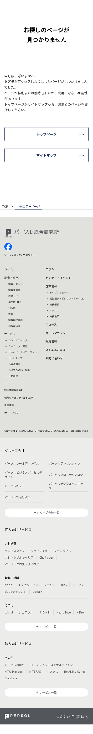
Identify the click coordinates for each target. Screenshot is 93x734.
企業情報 (51, 286)
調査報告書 (14, 290)
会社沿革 (54, 316)
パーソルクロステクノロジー (67, 474)
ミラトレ (45, 612)
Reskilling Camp (74, 671)
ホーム (8, 269)
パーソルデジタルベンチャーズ (67, 486)
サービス (10, 334)
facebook (8, 247)
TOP (5, 206)
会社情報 (54, 304)
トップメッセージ (59, 292)
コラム (50, 269)
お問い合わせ (54, 358)
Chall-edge (46, 557)
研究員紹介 (14, 326)
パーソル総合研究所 (18, 497)
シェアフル (26, 612)
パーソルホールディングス (22, 463)
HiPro (80, 612)
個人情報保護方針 (13, 390)
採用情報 (51, 341)
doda (8, 585)
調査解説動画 (15, 320)
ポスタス (52, 671)
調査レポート (15, 284)
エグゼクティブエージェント (36, 585)
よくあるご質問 (56, 350)
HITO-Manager (14, 671)
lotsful (9, 612)
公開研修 (13, 376)
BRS (64, 585)
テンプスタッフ (15, 551)
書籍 (10, 314)
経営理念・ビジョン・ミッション (67, 298)
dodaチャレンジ (15, 591)
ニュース (51, 324)
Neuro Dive (64, 612)
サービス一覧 (15, 358)
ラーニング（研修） (19, 346)
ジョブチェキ (39, 551)
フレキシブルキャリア (19, 557)
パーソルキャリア (16, 486)
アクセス (54, 310)
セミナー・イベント (58, 278)
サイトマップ (11, 412)
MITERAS (35, 671)
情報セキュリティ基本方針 (18, 397)
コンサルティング (17, 340)
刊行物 (12, 308)
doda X (37, 591)
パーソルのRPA (14, 665)
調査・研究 (11, 278)
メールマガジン (56, 333)
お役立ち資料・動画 (19, 370)
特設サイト (14, 296)
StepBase (11, 678)
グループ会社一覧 (48, 512)
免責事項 (9, 405)
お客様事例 (14, 364)
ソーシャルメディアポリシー (19, 255)
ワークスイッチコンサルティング (51, 665)
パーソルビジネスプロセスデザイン (23, 474)
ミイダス (78, 585)
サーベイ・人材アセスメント (23, 352)
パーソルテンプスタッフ (64, 463)
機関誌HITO (14, 302)
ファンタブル (62, 551)
